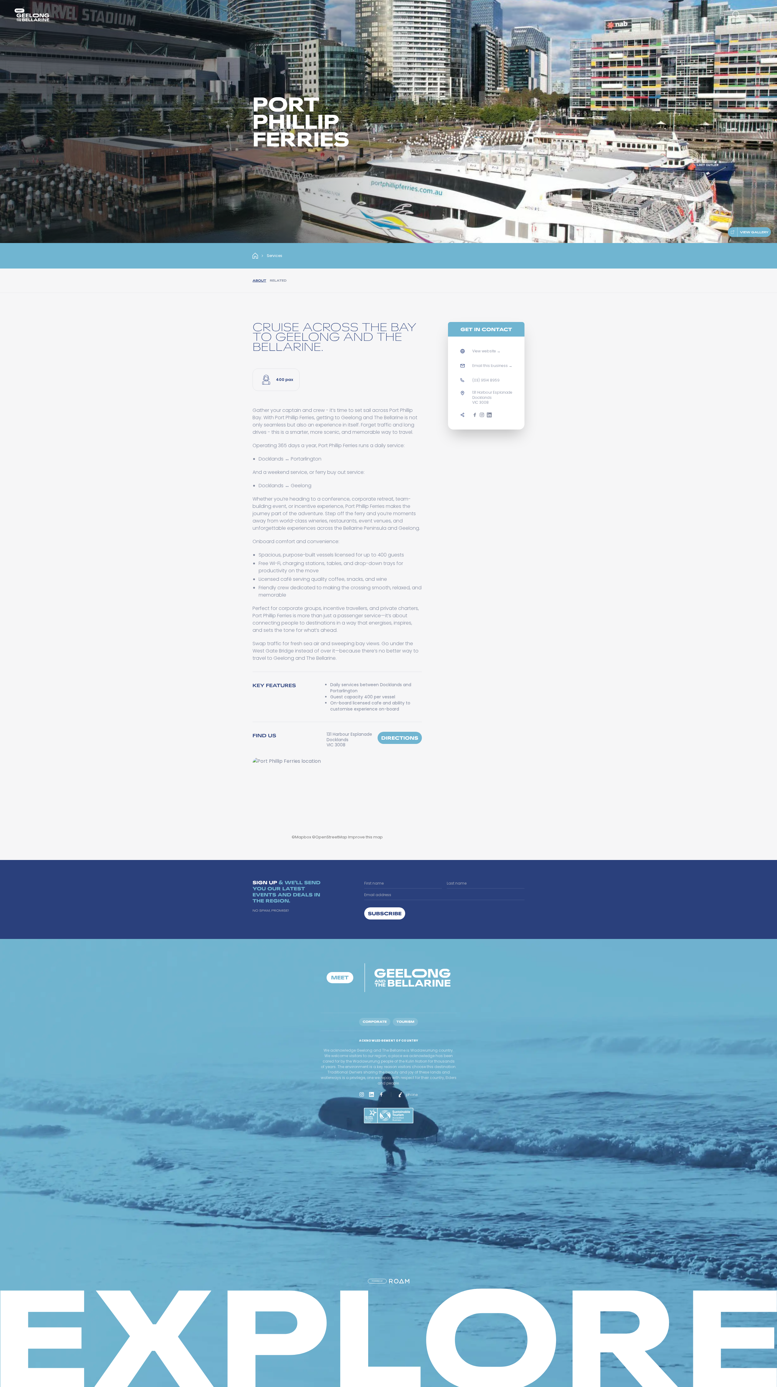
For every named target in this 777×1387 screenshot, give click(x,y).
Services (274, 255)
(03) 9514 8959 (486, 380)
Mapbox (303, 837)
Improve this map (365, 837)
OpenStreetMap (331, 837)
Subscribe (385, 913)
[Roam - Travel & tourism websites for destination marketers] (399, 1281)
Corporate (375, 1022)
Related (278, 281)
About (259, 281)
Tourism (405, 1022)
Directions (399, 738)
